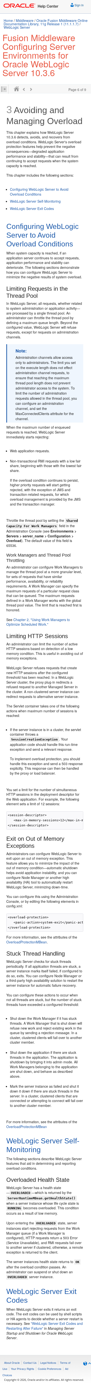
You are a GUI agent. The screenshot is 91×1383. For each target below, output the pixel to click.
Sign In (79, 5)
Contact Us (30, 1363)
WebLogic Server (17, 27)
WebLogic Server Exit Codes (32, 208)
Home (8, 20)
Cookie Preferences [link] (49, 1369)
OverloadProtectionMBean (26, 942)
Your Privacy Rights (22, 1369)
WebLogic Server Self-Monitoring (35, 201)
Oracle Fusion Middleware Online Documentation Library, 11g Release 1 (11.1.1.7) (46, 22)
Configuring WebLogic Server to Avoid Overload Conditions (39, 192)
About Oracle (12, 1363)
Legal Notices (48, 1363)
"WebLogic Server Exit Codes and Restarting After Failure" (44, 1326)
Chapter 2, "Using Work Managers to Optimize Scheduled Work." (38, 622)
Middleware (24, 20)
